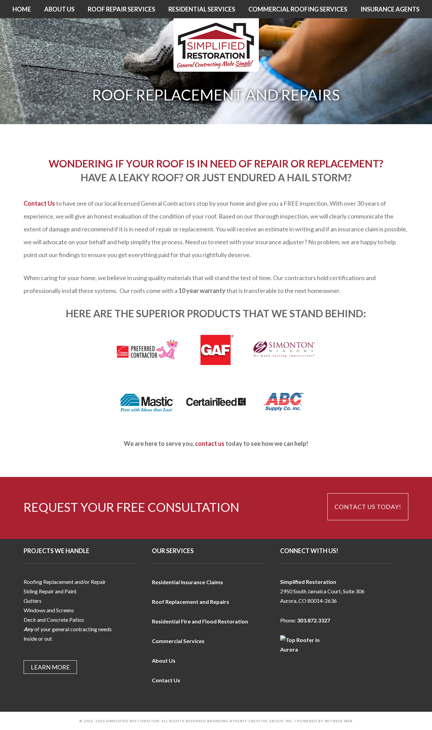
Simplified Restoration (216, 45)
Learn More (50, 667)
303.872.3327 (313, 620)
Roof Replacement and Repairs (190, 601)
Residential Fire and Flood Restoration (200, 621)
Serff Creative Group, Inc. (264, 721)
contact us (209, 443)
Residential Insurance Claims (187, 582)
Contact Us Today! (367, 506)
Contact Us (39, 203)
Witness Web (339, 721)
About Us (164, 660)
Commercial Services (178, 641)
